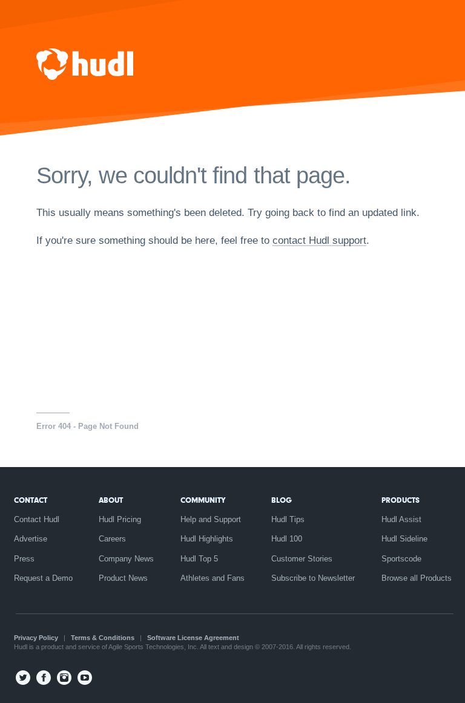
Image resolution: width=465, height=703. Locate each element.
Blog (281, 500)
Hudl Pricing (120, 519)
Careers (112, 538)
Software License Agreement (193, 637)
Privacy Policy (36, 637)
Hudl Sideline (404, 538)
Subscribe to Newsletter (313, 578)
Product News (123, 578)
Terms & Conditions (102, 637)
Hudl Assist (401, 519)
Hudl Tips (288, 519)
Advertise (30, 538)
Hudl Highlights (206, 538)
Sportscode (401, 558)
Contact (30, 500)
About (111, 500)
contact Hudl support (319, 240)
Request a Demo (43, 578)
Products (400, 500)
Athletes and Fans (212, 578)
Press (24, 558)
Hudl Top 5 (199, 558)
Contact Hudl (36, 519)
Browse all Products (416, 578)
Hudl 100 (286, 538)
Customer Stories (301, 558)
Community (202, 500)
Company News (126, 558)
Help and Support (210, 519)
